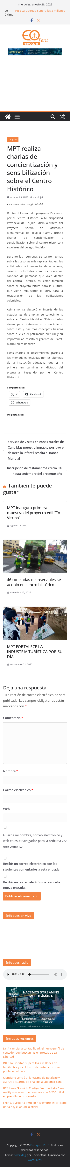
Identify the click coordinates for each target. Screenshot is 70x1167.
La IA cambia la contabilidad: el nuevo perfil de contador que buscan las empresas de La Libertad (33, 1052)
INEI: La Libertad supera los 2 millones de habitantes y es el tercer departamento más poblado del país (31, 1067)
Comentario (13, 718)
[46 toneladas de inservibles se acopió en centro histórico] (35, 542)
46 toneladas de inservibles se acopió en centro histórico (34, 582)
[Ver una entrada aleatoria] (62, 116)
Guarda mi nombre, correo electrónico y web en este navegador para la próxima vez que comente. (35, 841)
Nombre (10, 771)
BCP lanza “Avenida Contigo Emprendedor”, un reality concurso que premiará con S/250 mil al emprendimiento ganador (33, 1092)
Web (6, 809)
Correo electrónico (18, 790)
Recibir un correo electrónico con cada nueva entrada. (31, 885)
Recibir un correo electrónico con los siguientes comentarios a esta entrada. (31, 867)
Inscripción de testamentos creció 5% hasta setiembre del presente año (34, 471)
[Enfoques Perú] (7, 116)
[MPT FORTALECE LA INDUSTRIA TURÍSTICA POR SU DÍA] (35, 609)
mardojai (38, 197)
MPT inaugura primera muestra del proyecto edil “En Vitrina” (33, 512)
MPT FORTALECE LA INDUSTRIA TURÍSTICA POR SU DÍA (35, 651)
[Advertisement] (35, 85)
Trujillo (13, 139)
